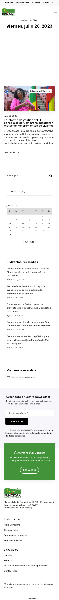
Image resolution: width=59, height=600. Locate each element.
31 (10, 234)
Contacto (48, 2)
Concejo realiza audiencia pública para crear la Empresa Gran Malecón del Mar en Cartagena (28, 340)
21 (36, 227)
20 (29, 227)
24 (10, 231)
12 (23, 224)
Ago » (33, 241)
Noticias (9, 2)
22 (43, 227)
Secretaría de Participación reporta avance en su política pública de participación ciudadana (26, 290)
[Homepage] (12, 492)
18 (16, 227)
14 (36, 224)
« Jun (25, 241)
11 (16, 224)
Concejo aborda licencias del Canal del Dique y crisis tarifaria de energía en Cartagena (28, 272)
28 (36, 231)
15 (42, 224)
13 (29, 224)
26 (23, 231)
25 (16, 231)
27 (29, 231)
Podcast (36, 2)
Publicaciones (22, 2)
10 (10, 224)
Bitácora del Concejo (40, 91)
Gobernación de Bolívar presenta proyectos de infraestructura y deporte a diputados (29, 308)
